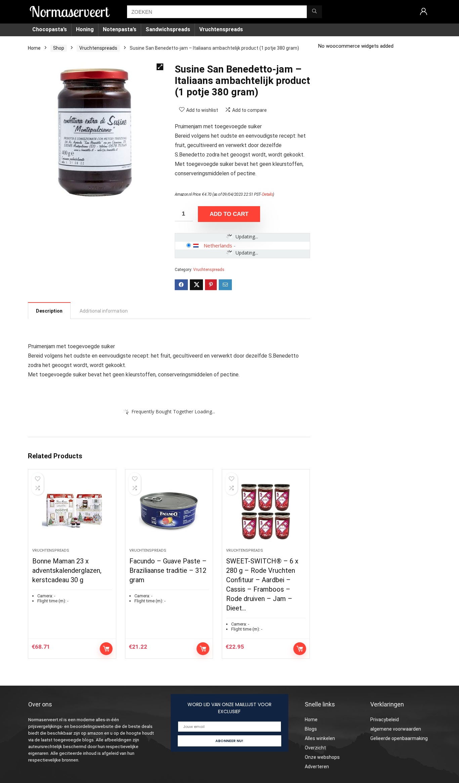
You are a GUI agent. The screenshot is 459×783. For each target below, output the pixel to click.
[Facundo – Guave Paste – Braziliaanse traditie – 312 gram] (169, 512)
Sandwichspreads (167, 29)
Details (267, 194)
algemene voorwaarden (395, 729)
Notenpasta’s (119, 29)
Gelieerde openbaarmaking (399, 738)
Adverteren (317, 766)
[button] (160, 66)
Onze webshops (322, 757)
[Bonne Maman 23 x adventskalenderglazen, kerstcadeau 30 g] (72, 512)
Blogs (311, 729)
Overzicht (315, 747)
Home (34, 48)
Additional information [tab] (104, 311)
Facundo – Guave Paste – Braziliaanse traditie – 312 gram (168, 570)
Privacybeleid (384, 719)
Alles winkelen (320, 738)
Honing (85, 29)
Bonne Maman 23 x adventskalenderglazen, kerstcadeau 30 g (66, 570)
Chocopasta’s (49, 29)
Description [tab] (49, 311)
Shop (58, 48)
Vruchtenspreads (221, 29)
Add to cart (229, 214)
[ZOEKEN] (314, 11)
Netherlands (218, 245)
